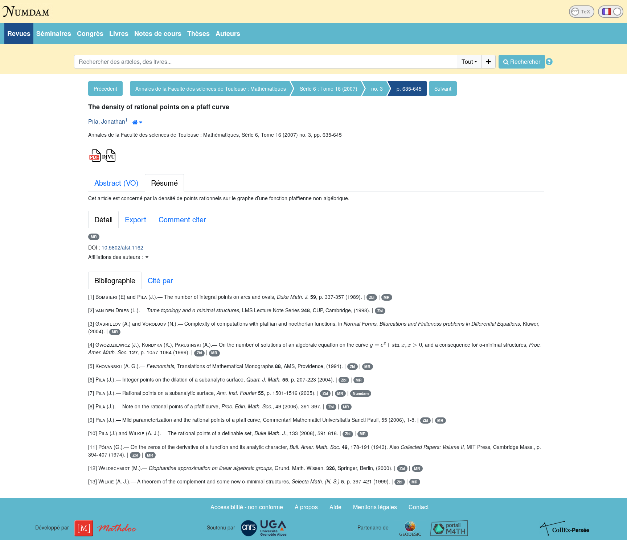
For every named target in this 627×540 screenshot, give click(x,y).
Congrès (90, 33)
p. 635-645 (409, 88)
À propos (306, 507)
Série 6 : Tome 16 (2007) (328, 88)
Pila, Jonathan (106, 121)
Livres (118, 33)
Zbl (371, 297)
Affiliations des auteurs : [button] (116, 256)
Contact (419, 507)
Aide (335, 507)
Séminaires (53, 33)
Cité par (160, 280)
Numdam (361, 393)
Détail (103, 219)
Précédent (105, 88)
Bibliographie (114, 280)
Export (135, 219)
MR (94, 236)
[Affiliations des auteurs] (137, 122)
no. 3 (377, 88)
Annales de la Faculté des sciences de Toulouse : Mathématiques (210, 88)
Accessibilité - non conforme (246, 507)
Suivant (442, 88)
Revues (18, 33)
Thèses (198, 33)
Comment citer (182, 219)
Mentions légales (375, 507)
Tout (467, 61)
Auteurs (228, 33)
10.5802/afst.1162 (122, 247)
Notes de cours (157, 33)
